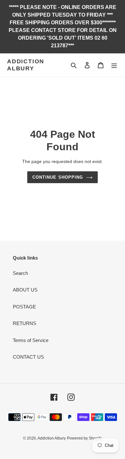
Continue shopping (57, 177)
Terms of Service (30, 340)
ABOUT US (25, 289)
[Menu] (114, 65)
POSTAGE (24, 306)
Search (20, 273)
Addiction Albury (25, 65)
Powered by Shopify (84, 438)
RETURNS (24, 323)
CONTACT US (28, 357)
